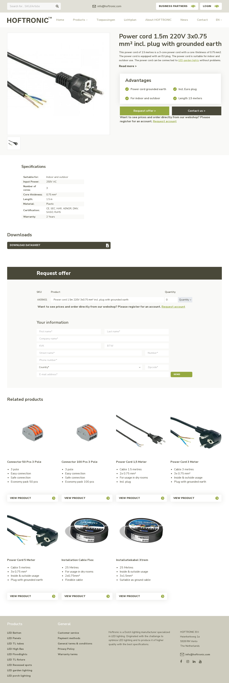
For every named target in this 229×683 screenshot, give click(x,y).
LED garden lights (188, 60)
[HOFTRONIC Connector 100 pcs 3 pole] (87, 432)
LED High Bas (15, 649)
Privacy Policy (66, 649)
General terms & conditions (75, 643)
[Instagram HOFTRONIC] (189, 661)
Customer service (68, 633)
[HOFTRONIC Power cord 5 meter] (32, 530)
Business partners (173, 6)
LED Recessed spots (19, 665)
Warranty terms (67, 654)
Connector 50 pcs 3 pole (24, 462)
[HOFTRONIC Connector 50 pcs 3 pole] (32, 432)
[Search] (57, 6)
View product (20, 498)
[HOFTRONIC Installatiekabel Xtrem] (141, 530)
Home (60, 20)
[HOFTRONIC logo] (29, 20)
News (184, 20)
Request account (165, 121)
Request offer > (144, 111)
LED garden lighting (19, 670)
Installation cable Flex (78, 560)
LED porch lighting (19, 675)
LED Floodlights (17, 654)
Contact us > (196, 111)
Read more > (128, 66)
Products (79, 20)
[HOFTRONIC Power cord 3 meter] (195, 432)
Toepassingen (105, 20)
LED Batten (14, 633)
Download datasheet (25, 245)
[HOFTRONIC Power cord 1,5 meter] (141, 432)
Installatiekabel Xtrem (132, 560)
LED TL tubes (15, 643)
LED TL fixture (16, 659)
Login (207, 6)
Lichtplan (130, 20)
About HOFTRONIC (158, 20)
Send (177, 374)
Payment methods (69, 638)
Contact (202, 20)
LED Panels (14, 638)
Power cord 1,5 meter (131, 462)
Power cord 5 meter (21, 560)
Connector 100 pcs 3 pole (80, 462)
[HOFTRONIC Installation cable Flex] (87, 530)
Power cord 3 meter (184, 462)
